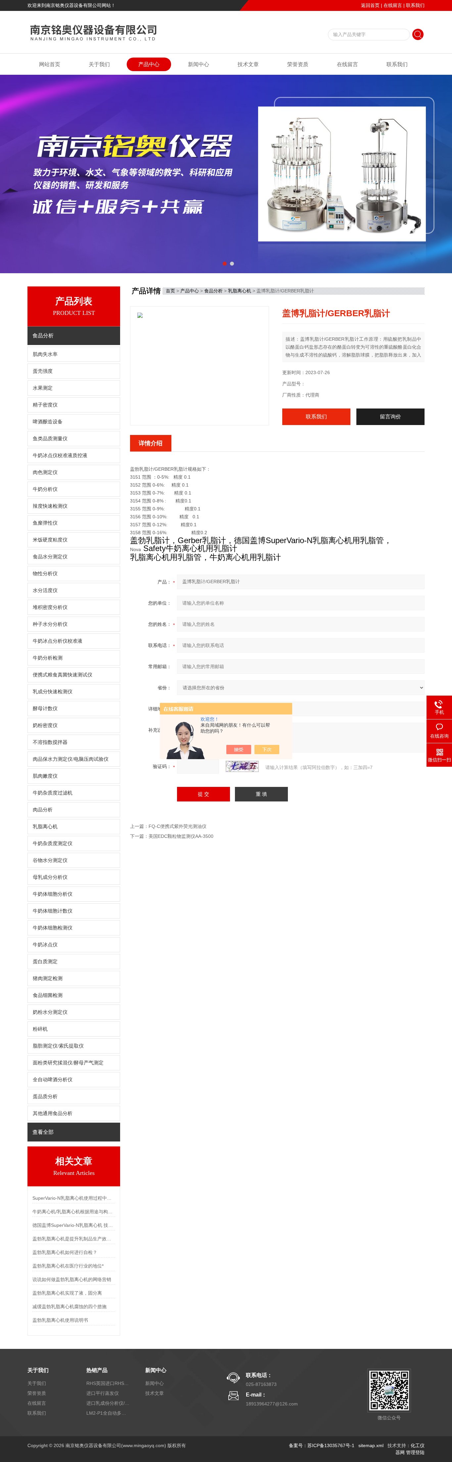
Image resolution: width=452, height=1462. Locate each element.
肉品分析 (43, 809)
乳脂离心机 (45, 826)
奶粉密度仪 (45, 725)
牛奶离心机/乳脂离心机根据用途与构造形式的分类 (73, 1211)
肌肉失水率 (45, 354)
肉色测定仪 (45, 472)
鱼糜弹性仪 (45, 523)
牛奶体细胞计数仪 (52, 911)
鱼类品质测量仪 (50, 438)
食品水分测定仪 (50, 556)
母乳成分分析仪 (50, 877)
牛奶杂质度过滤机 (52, 793)
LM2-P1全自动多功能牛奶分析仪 (107, 1413)
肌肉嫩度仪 (45, 776)
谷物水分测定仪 (50, 860)
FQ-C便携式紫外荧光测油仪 (177, 826)
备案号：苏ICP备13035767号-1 (321, 1445)
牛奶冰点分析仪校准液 (57, 641)
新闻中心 (198, 64)
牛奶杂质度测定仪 (52, 843)
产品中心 (148, 64)
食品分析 (213, 290)
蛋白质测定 (45, 961)
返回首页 (370, 5)
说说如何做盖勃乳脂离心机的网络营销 (71, 1279)
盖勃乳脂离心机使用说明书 (60, 1320)
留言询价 (390, 416)
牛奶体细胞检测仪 (52, 927)
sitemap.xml (371, 1445)
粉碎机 (40, 1029)
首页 (170, 290)
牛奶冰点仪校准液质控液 (60, 455)
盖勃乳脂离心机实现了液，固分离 (67, 1293)
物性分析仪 (45, 573)
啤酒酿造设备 (48, 421)
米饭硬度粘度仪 (50, 539)
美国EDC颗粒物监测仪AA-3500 (181, 836)
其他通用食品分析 (52, 1113)
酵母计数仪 (45, 708)
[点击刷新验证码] (242, 766)
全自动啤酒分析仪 (52, 1079)
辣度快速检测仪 (50, 506)
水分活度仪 (45, 590)
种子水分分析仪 (50, 624)
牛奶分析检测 (48, 658)
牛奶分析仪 (45, 489)
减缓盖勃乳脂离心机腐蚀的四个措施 (69, 1306)
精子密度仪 (45, 405)
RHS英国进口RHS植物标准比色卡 (107, 1383)
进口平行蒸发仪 (102, 1393)
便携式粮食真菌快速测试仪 (62, 674)
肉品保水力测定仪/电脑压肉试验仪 (71, 759)
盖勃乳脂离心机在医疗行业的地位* (68, 1265)
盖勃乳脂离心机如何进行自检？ (64, 1252)
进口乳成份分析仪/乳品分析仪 (107, 1403)
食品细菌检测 (48, 995)
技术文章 (248, 64)
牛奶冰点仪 (45, 944)
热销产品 (97, 1370)
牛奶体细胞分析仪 (52, 894)
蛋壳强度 (43, 371)
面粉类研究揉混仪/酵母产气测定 (68, 1062)
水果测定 (43, 388)
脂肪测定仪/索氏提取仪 (58, 1046)
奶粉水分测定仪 (50, 1012)
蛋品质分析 (45, 1096)
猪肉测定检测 (48, 978)
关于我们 (99, 64)
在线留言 (393, 5)
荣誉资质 (297, 64)
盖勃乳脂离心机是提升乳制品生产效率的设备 (73, 1238)
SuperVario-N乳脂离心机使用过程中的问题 (73, 1198)
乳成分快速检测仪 (52, 691)
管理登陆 (415, 1452)
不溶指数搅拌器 (50, 742)
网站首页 (49, 64)
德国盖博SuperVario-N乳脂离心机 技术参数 (73, 1225)
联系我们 (415, 5)
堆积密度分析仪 (50, 607)
